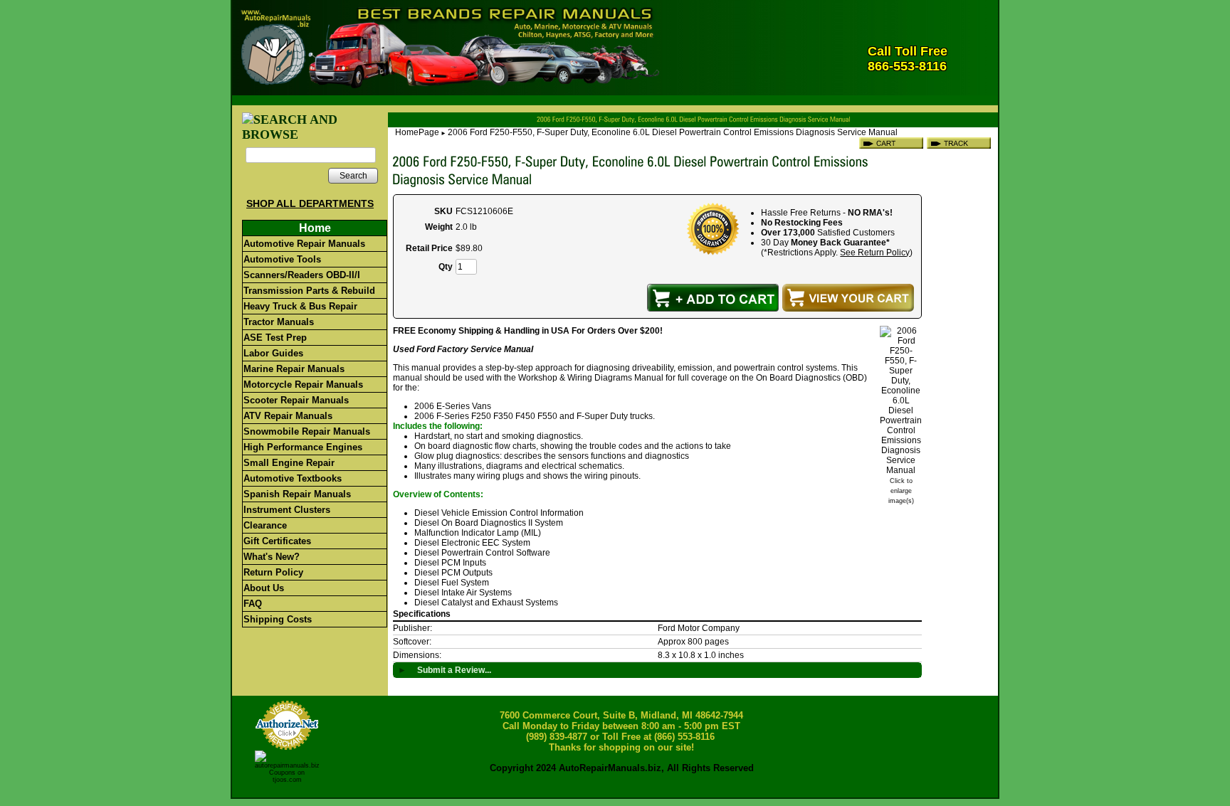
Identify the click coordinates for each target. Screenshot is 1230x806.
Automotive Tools (282, 259)
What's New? (271, 556)
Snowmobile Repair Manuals (306, 431)
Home (315, 228)
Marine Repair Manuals (294, 369)
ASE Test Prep (275, 337)
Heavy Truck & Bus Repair (300, 306)
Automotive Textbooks (292, 478)
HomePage (417, 132)
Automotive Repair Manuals (304, 243)
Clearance (265, 525)
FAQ (252, 603)
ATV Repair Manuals (287, 415)
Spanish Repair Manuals (297, 494)
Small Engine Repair (289, 462)
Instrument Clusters (286, 509)
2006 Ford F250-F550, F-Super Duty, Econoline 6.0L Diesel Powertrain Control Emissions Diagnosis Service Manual (673, 132)
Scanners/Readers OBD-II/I (301, 275)
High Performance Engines (302, 447)
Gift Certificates (277, 541)
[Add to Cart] (713, 298)
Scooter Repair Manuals (296, 400)
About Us (263, 588)
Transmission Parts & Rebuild (309, 290)
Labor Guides (273, 353)
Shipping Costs (277, 619)
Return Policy (273, 572)
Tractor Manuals (278, 322)
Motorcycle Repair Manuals (303, 384)
